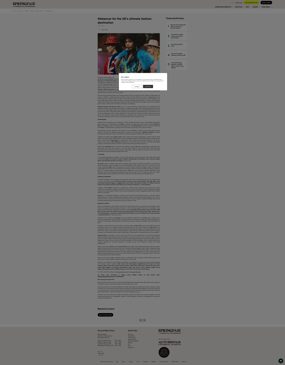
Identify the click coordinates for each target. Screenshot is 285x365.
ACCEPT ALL (148, 86)
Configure (137, 86)
